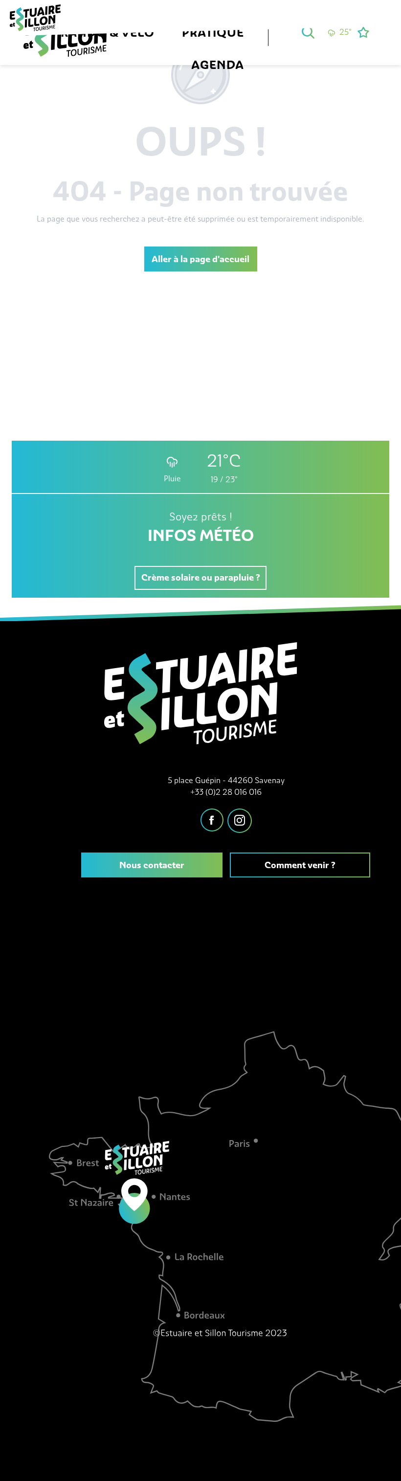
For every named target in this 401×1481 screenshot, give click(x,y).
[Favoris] (364, 32)
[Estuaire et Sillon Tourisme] (69, 43)
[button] (308, 32)
